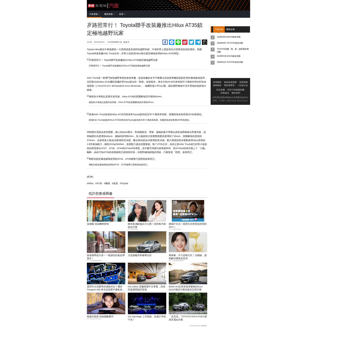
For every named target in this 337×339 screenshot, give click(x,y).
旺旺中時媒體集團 (235, 90)
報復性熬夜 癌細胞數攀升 (100, 316)
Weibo (184, 42)
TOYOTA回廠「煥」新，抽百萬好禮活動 (233, 50)
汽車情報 (93, 14)
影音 (121, 14)
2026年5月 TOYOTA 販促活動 (230, 62)
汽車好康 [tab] (219, 29)
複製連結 (204, 42)
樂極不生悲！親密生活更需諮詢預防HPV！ (188, 225)
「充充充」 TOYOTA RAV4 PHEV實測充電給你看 (188, 318)
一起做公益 (242, 85)
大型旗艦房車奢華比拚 (140, 255)
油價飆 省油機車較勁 (98, 224)
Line (178, 42)
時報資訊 (225, 93)
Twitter (191, 42)
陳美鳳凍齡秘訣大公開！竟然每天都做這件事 (147, 225)
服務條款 (217, 85)
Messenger (171, 42)
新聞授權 (243, 82)
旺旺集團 (220, 90)
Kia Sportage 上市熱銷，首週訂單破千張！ (147, 318)
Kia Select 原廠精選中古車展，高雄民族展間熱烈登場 (146, 288)
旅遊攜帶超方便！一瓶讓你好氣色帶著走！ (106, 257)
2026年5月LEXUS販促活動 (229, 56)
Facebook (165, 42)
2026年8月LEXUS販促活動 (229, 37)
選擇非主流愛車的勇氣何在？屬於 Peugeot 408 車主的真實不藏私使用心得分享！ (106, 288)
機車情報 (108, 14)
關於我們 (236, 93)
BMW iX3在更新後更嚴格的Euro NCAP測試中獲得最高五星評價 (186, 288)
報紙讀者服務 (230, 82)
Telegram (198, 42)
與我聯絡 (217, 82)
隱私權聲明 (229, 85)
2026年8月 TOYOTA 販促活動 (230, 43)
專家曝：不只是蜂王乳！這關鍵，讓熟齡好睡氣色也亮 (188, 257)
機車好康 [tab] (230, 29)
